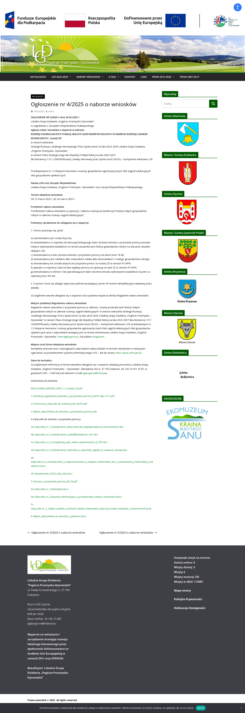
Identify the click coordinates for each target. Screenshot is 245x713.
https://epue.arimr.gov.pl (129, 352)
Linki (144, 76)
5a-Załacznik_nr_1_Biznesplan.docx (49, 489)
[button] (69, 77)
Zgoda (200, 708)
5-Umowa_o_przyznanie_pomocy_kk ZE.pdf (54, 481)
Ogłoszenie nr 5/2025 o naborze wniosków (126, 532)
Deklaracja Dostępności (189, 608)
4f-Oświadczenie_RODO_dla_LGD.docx (51, 473)
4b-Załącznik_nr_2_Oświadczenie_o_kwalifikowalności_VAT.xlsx (64, 434)
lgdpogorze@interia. (93, 373)
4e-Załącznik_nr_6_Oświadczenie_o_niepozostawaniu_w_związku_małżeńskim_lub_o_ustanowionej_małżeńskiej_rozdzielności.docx (92, 462)
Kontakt (129, 76)
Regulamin (98, 336)
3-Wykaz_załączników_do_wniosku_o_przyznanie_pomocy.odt (64, 411)
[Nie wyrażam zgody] (240, 708)
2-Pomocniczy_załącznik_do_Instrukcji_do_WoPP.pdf (59, 403)
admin (51, 111)
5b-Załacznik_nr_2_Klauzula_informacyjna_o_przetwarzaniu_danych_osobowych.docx (76, 496)
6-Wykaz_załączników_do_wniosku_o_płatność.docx (58, 516)
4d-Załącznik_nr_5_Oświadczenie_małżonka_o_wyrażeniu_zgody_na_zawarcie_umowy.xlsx (79, 450)
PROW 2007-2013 (189, 76)
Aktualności (38, 76)
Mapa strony (182, 590)
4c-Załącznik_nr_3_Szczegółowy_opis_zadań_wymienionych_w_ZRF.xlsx (69, 442)
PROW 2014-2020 (161, 76)
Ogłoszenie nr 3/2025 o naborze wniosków (58, 532)
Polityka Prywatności (188, 599)
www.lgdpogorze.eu (68, 336)
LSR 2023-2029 (60, 76)
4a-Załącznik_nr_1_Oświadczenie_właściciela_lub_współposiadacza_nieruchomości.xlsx (77, 426)
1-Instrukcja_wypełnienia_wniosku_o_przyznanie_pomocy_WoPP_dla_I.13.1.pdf (72, 396)
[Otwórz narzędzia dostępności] (238, 7)
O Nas (112, 76)
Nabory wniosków (88, 76)
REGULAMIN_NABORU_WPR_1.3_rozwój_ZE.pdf (56, 388)
